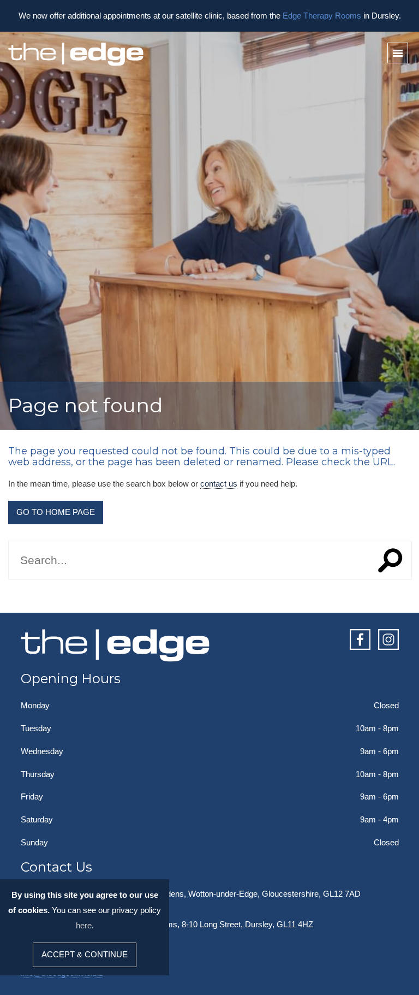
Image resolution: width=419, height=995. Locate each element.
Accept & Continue (84, 954)
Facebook (360, 639)
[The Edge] (76, 54)
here (84, 925)
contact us (218, 483)
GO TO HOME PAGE (55, 512)
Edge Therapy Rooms (322, 15)
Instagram (388, 639)
